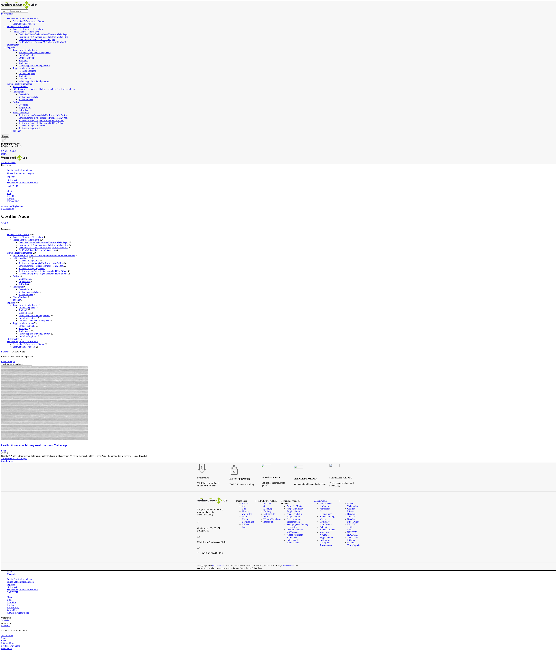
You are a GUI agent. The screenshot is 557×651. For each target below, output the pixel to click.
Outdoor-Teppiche (27, 58)
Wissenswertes (320, 501)
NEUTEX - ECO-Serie (352, 527)
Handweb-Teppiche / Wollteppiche (34, 52)
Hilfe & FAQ (245, 525)
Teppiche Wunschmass (23, 68)
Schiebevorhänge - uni (29, 260)
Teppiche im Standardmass (25, 50)
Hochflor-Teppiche (27, 55)
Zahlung (267, 511)
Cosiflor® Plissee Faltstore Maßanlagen (37, 39)
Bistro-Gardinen (20, 86)
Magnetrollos (25, 107)
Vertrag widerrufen (247, 512)
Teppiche (11, 47)
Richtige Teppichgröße (353, 543)
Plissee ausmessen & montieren (295, 536)
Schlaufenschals (26, 99)
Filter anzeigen (8, 361)
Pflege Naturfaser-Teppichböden (295, 510)
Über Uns (244, 507)
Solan (3, 450)
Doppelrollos (24, 105)
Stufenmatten (13, 44)
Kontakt (245, 503)
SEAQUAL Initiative (352, 538)
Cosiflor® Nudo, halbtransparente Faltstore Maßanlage (34, 445)
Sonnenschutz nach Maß (18, 26)
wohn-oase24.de (218, 565)
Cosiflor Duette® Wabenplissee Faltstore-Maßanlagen (43, 37)
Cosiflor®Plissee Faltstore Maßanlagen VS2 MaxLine (43, 42)
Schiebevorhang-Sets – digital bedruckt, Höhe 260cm (43, 118)
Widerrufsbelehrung (272, 519)
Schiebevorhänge (21, 112)
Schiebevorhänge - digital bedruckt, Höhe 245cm (41, 263)
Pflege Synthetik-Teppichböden (294, 515)
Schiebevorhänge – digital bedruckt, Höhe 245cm (41, 120)
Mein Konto (245, 517)
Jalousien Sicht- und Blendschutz (28, 29)
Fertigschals (18, 91)
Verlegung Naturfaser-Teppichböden (326, 535)
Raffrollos (23, 110)
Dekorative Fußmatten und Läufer (28, 21)
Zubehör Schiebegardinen (327, 528)
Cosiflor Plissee (351, 510)
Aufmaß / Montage (295, 506)
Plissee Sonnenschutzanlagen (26, 31)
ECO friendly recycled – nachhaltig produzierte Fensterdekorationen (44, 89)
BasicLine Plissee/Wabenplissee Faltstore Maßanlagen (43, 34)
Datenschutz (269, 514)
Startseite (5, 351)
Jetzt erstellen (7, 635)
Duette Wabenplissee (353, 504)
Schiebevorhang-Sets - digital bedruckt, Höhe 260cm (43, 273)
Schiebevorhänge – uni (29, 128)
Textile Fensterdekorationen (19, 84)
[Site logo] (19, 8)
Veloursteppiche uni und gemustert (34, 65)
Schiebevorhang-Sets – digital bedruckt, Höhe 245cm (43, 115)
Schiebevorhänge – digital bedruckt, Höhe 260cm (41, 123)
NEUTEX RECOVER (352, 533)
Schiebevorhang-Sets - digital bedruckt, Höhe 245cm (43, 271)
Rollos (16, 102)
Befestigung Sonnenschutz (293, 541)
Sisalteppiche (25, 63)
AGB (265, 516)
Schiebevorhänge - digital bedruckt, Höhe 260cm (41, 266)
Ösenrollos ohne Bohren (326, 523)
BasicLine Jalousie (352, 515)
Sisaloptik (23, 60)
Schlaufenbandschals (28, 97)
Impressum (268, 522)
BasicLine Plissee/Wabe (353, 520)
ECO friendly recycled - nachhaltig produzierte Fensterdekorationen (44, 255)
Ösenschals (24, 94)
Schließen (5, 223)
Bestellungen (248, 522)
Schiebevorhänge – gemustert (32, 125)
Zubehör (17, 131)
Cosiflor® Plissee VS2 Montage (295, 530)
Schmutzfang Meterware (24, 24)
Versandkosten (288, 565)
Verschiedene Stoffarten (326, 504)
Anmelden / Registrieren (18, 613)
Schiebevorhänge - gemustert (32, 268)
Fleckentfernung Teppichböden (294, 520)
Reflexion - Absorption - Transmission (326, 542)
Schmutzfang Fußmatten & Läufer (22, 18)
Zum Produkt (7, 461)
